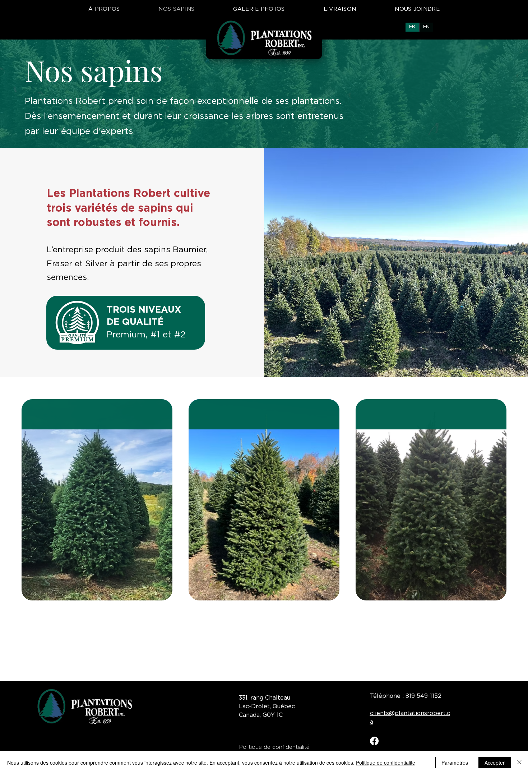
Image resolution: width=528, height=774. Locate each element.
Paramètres (454, 762)
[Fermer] (519, 762)
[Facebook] (374, 741)
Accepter (495, 762)
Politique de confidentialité (385, 762)
